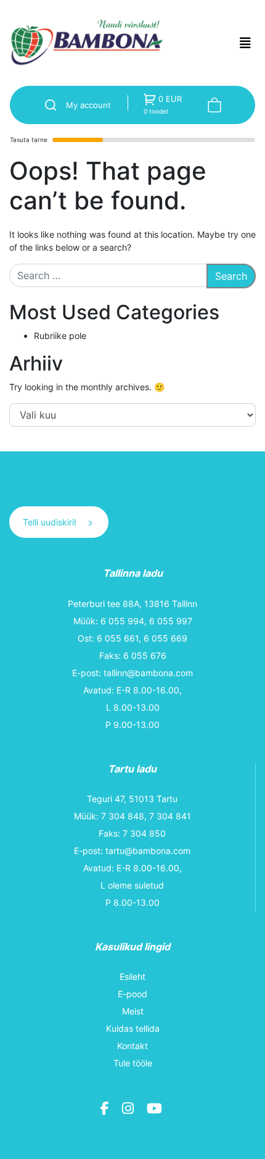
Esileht (132, 976)
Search (231, 276)
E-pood (132, 994)
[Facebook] (106, 1110)
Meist (133, 1011)
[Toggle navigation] (245, 43)
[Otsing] (46, 105)
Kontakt (132, 1045)
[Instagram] (129, 1110)
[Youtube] (156, 1110)
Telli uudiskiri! (51, 522)
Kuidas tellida (133, 1028)
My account (88, 105)
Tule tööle (132, 1063)
